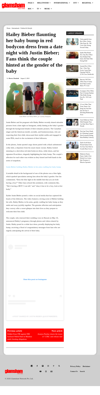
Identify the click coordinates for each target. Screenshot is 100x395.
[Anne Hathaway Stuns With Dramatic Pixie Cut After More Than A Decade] (72, 122)
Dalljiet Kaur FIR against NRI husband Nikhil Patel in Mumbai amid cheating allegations (19, 336)
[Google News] (51, 371)
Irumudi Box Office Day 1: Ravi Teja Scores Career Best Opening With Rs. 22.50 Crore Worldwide (87, 70)
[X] (59, 366)
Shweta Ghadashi (14, 78)
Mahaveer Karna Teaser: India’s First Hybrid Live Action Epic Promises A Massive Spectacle (85, 158)
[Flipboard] (42, 366)
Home (8, 28)
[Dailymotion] (32, 366)
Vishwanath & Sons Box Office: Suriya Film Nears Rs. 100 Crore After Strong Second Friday (86, 43)
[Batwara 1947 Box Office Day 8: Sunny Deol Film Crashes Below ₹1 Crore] (72, 82)
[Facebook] (37, 366)
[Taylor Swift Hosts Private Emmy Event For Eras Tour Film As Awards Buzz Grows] (72, 145)
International (15, 28)
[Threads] (46, 371)
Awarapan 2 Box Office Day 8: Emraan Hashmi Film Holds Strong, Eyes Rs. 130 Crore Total (87, 95)
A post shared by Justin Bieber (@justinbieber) (35, 316)
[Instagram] (48, 366)
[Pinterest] (53, 366)
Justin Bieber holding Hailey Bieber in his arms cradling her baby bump (33, 167)
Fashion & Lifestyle (26, 28)
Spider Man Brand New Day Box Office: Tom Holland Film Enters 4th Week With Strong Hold (86, 57)
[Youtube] (40, 371)
